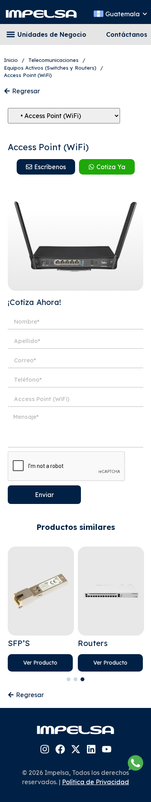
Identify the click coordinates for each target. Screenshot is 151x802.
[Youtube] (107, 749)
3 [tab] (82, 679)
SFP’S (19, 643)
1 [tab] (68, 679)
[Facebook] (60, 749)
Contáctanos (126, 34)
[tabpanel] (41, 609)
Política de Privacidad (95, 782)
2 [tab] (75, 679)
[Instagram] (45, 749)
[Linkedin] (91, 749)
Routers (93, 643)
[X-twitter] (76, 749)
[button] (10, 34)
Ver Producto (40, 662)
